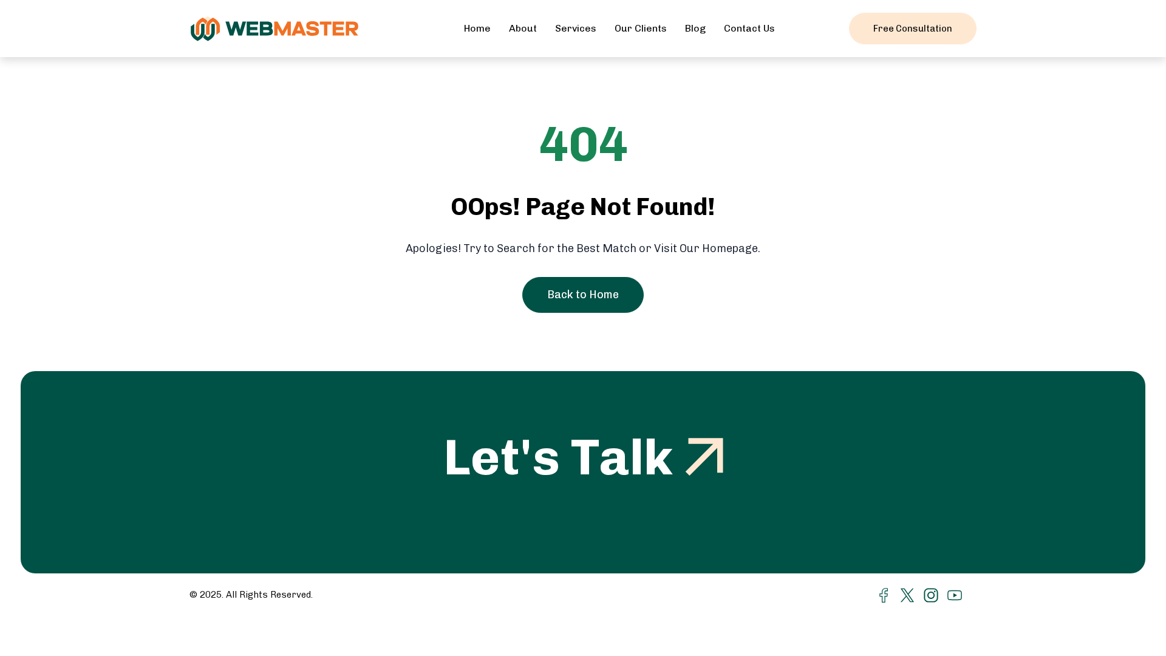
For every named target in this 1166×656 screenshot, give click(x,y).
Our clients (641, 28)
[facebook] (883, 595)
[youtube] (954, 595)
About (523, 28)
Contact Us (749, 28)
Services (575, 28)
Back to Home (583, 294)
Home (477, 28)
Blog (695, 28)
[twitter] (907, 595)
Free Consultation (912, 28)
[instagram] (931, 595)
